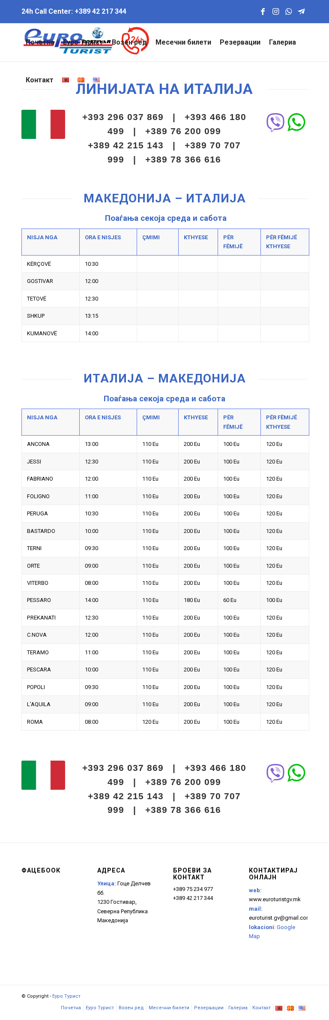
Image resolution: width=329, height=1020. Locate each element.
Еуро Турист (66, 996)
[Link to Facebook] (262, 11)
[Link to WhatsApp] (288, 11)
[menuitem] (40, 42)
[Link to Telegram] (301, 11)
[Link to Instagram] (275, 11)
